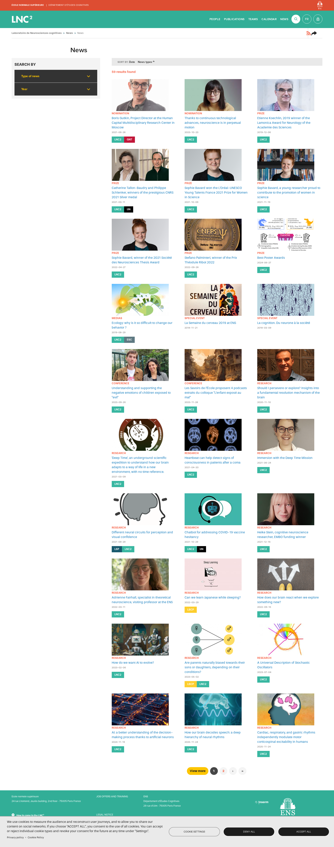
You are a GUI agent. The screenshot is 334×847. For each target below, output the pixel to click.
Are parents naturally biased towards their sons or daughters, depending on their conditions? (215, 667)
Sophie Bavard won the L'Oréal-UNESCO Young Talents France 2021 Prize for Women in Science (216, 192)
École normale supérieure (28, 5)
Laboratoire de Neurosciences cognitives (22, 19)
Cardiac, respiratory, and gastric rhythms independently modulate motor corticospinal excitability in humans (286, 737)
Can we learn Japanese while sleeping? (213, 597)
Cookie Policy (36, 837)
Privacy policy (15, 837)
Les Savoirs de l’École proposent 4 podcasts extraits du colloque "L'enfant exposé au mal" (216, 392)
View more (197, 771)
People (215, 19)
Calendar (269, 19)
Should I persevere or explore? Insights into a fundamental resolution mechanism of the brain (288, 392)
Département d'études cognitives (69, 5)
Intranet (317, 19)
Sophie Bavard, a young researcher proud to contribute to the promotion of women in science (288, 192)
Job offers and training (112, 796)
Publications (234, 19)
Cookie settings (194, 831)
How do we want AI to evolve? (133, 662)
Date (132, 62)
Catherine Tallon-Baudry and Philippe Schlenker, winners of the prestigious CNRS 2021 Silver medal (142, 192)
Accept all (303, 831)
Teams (253, 19)
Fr (307, 19)
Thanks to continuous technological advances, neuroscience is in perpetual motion (213, 122)
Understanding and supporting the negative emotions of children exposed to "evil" (141, 392)
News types (146, 62)
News (284, 19)
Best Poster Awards (271, 258)
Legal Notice (104, 814)
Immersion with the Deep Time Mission (285, 458)
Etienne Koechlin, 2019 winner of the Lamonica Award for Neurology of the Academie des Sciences (283, 122)
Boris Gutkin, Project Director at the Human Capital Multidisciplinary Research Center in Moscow (143, 122)
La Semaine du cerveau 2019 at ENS (210, 323)
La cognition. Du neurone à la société (283, 323)
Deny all (249, 831)
